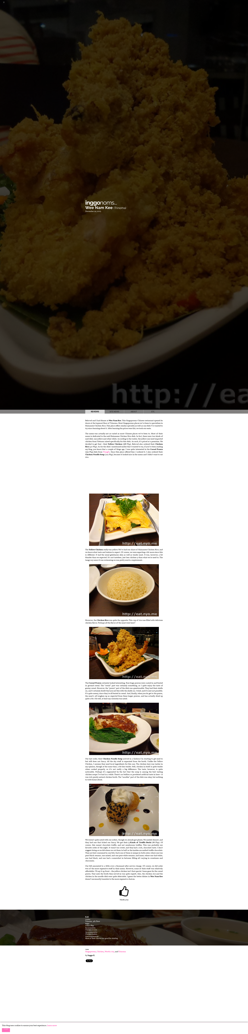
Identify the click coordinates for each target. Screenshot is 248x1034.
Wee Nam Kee (105, 207)
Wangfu (106, 452)
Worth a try (109, 951)
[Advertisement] (124, 474)
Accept (6, 1029)
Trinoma (122, 951)
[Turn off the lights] (4, 3)
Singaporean (90, 951)
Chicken (100, 951)
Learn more (52, 1025)
